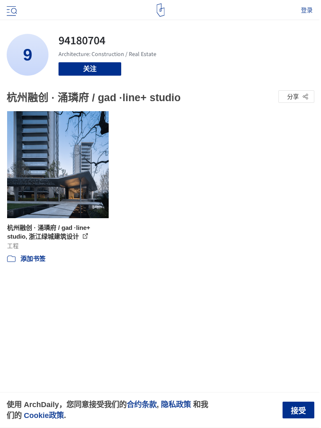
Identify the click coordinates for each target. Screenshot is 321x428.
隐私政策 (176, 404)
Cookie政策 (44, 415)
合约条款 (142, 404)
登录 (307, 10)
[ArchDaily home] (161, 10)
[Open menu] (11, 10)
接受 (298, 411)
